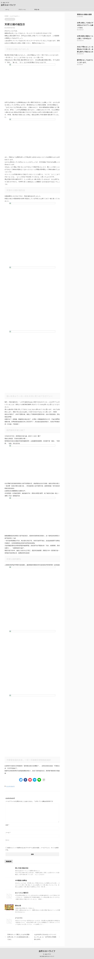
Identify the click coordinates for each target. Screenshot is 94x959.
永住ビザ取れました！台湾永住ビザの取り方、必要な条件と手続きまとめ (85, 49)
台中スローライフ (8, 5)
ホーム (7, 9)
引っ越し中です (47, 954)
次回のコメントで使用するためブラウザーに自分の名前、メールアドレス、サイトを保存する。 (32, 849)
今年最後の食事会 (21, 880)
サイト (7, 840)
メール (8, 832)
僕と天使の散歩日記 (21, 868)
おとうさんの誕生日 (21, 893)
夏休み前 (18, 905)
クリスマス (18, 918)
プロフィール (22, 9)
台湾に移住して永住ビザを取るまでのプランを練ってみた (85, 25)
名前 (7, 825)
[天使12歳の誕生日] (34, 780)
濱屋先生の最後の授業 (84, 14)
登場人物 (36, 9)
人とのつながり (10, 786)
